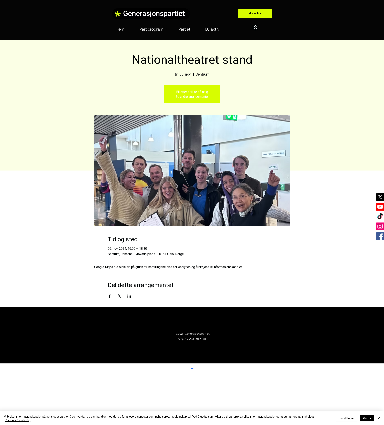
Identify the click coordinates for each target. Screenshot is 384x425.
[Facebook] (380, 236)
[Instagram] (380, 226)
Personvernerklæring (18, 420)
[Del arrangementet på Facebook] (110, 296)
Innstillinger (347, 418)
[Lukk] (379, 418)
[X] (380, 197)
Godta (367, 418)
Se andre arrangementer (192, 96)
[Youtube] (380, 207)
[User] (255, 27)
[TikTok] (380, 216)
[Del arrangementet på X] (119, 296)
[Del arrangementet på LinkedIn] (129, 296)
